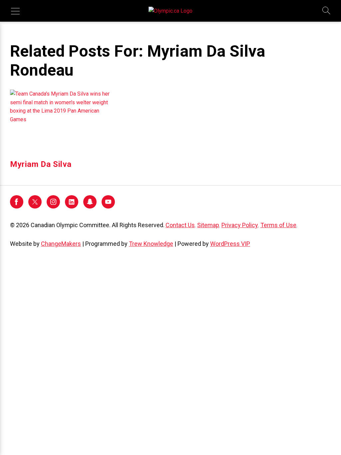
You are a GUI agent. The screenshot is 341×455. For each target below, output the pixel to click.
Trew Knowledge (151, 243)
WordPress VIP (230, 243)
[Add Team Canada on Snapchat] (90, 207)
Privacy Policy (239, 225)
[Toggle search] (327, 11)
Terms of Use (278, 225)
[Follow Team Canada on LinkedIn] (71, 207)
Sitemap (208, 225)
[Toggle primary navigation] (15, 11)
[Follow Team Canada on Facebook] (16, 207)
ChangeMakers (61, 243)
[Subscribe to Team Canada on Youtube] (108, 207)
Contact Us (180, 225)
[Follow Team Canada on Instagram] (53, 207)
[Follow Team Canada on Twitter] (35, 207)
